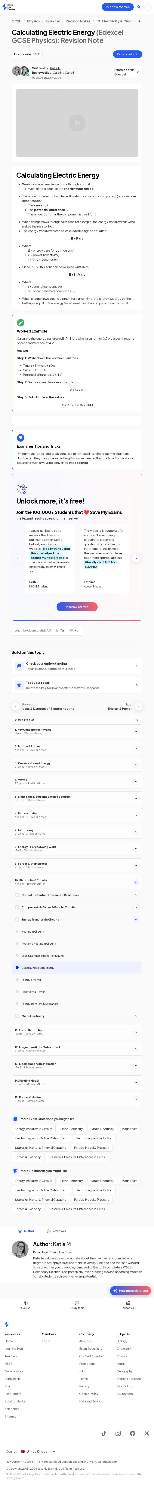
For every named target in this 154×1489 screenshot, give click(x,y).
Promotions (87, 1364)
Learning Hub (14, 1349)
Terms (83, 1379)
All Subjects (125, 1394)
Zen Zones (12, 1409)
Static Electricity (102, 1129)
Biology (122, 1341)
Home (9, 1341)
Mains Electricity (71, 1129)
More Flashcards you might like (44, 1171)
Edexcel (53, 21)
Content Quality (90, 1356)
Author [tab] (29, 1231)
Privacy (84, 1386)
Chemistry (124, 1349)
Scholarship (13, 1379)
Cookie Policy (88, 1394)
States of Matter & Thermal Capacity (40, 1148)
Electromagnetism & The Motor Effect (41, 1138)
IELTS (9, 1364)
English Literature (129, 1379)
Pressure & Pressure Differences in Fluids (76, 1157)
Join (7, 1386)
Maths (121, 1364)
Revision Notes (78, 21)
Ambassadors (14, 1371)
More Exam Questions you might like (48, 1119)
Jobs (82, 1371)
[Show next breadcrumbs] (139, 21)
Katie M (55, 68)
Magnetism (129, 1129)
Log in (46, 1341)
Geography (125, 1371)
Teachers (11, 1356)
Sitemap (10, 1416)
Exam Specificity (90, 1349)
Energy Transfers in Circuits (33, 1129)
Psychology (125, 1386)
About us (85, 1341)
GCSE (16, 21)
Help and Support (91, 1401)
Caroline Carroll (63, 73)
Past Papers (13, 1394)
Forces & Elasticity (28, 1157)
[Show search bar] (139, 7)
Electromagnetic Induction (93, 1138)
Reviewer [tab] (59, 1231)
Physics (33, 21)
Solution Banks (15, 1401)
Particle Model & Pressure (91, 1148)
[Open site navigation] (148, 7)
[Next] (136, 558)
